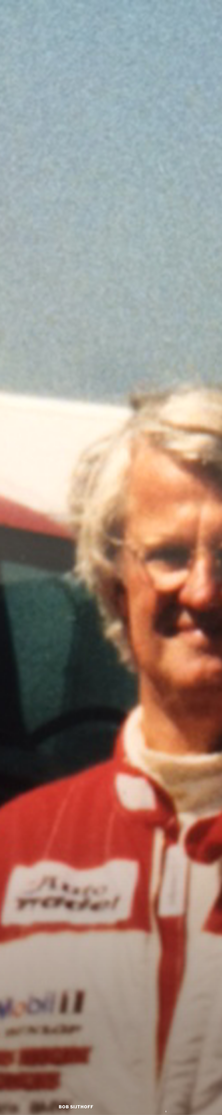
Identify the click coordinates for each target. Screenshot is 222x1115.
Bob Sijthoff (76, 1106)
